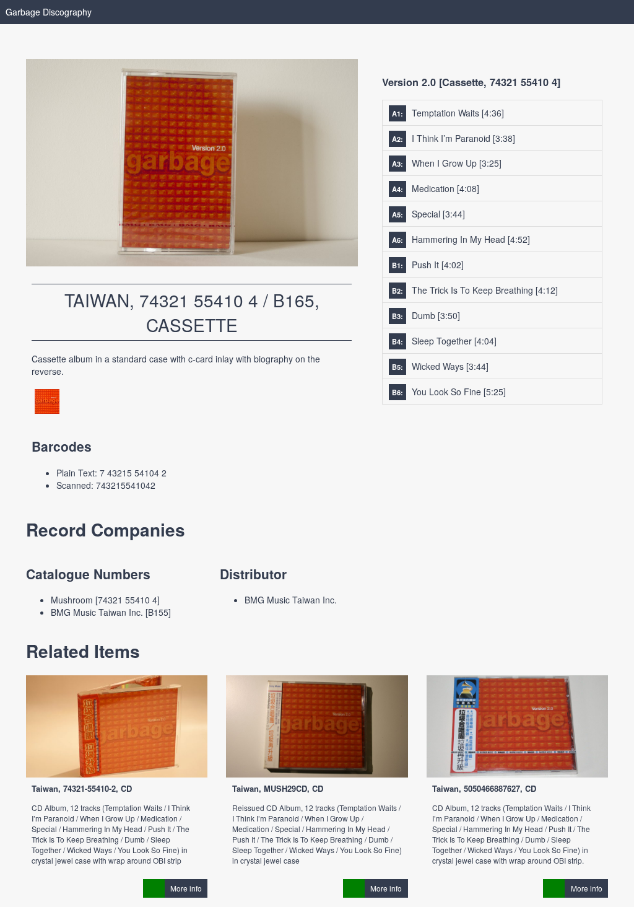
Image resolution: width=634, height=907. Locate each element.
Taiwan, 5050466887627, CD (484, 788)
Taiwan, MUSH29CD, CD (277, 788)
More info (186, 888)
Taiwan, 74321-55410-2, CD (82, 788)
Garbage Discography (49, 12)
